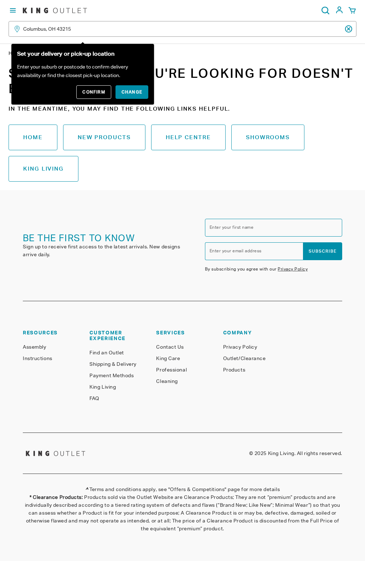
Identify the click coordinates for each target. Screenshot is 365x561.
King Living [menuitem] (102, 387)
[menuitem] (339, 12)
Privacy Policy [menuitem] (240, 347)
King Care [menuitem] (168, 358)
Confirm (93, 92)
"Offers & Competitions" (197, 489)
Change (132, 92)
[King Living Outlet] (55, 10)
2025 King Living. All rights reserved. (298, 453)
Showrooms (268, 137)
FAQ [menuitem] (94, 398)
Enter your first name (231, 227)
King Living (43, 168)
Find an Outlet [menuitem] (106, 352)
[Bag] (352, 10)
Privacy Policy (293, 269)
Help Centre (188, 137)
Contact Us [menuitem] (170, 347)
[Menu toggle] (13, 10)
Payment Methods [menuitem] (111, 375)
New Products (104, 137)
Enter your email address (236, 250)
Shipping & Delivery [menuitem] (113, 364)
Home (33, 137)
